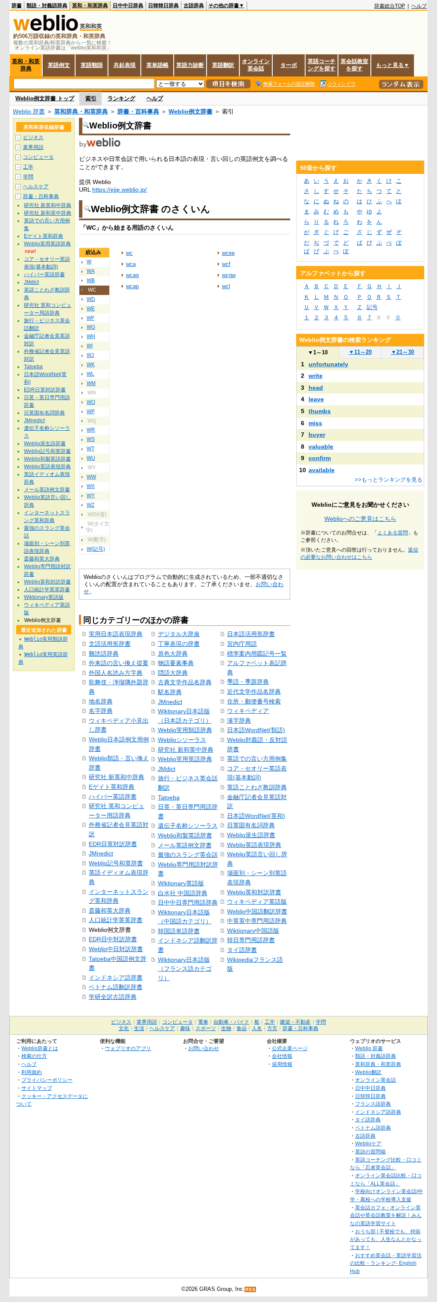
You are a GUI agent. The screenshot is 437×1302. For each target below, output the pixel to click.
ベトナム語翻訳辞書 (116, 987)
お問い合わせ (203, 1048)
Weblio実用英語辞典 (185, 759)
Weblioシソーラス (182, 739)
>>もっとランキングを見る (388, 479)
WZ (90, 505)
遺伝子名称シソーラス (188, 825)
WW (91, 477)
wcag (132, 275)
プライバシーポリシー (47, 1080)
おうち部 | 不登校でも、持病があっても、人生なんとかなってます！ (386, 1239)
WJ (90, 355)
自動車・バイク (231, 1022)
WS (91, 439)
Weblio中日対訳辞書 (116, 949)
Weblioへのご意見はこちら (360, 518)
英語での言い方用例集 (257, 758)
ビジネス (33, 137)
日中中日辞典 (128, 5)
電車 (203, 1022)
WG (91, 327)
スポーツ (205, 1028)
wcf (226, 264)
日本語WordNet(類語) (256, 730)
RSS (250, 1289)
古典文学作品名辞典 (185, 682)
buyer (317, 434)
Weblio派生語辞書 (251, 835)
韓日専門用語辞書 (251, 940)
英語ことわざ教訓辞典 (257, 787)
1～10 (318, 352)
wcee (228, 253)
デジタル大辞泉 (179, 634)
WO (91, 402)
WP (91, 412)
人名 (257, 1028)
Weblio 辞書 (29, 111)
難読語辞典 (104, 653)
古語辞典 (194, 5)
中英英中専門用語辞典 (257, 920)
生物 (226, 1028)
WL (90, 374)
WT (90, 449)
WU (91, 458)
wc (129, 253)
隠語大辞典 (173, 672)
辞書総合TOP (389, 6)
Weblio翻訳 (368, 1072)
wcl (226, 286)
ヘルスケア (36, 187)
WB (91, 280)
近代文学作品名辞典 (254, 691)
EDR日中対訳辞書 (113, 939)
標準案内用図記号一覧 (257, 653)
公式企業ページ (290, 1048)
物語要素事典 (176, 663)
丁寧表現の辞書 (179, 643)
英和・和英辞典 (90, 5)
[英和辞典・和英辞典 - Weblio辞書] (45, 29)
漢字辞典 (239, 720)
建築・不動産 (295, 1022)
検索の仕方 (34, 1056)
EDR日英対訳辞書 (113, 844)
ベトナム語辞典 (373, 1127)
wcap (132, 286)
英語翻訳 (223, 65)
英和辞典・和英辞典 (81, 111)
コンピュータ (38, 157)
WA (91, 271)
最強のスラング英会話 (188, 854)
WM (91, 383)
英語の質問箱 (370, 1151)
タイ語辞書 (242, 949)
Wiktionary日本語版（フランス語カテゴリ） (185, 968)
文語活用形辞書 (110, 643)
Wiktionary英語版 (181, 883)
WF (90, 318)
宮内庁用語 (242, 643)
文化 (124, 1028)
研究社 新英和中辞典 (116, 777)
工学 (28, 167)
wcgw (229, 275)
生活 (139, 1028)
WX (91, 486)
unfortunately (328, 364)
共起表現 (125, 65)
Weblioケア (368, 1143)
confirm (320, 458)
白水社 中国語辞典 (182, 893)
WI (90, 346)
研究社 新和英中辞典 (185, 749)
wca (131, 264)
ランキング (121, 98)
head (316, 387)
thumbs (320, 411)
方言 (272, 1028)
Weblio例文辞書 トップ (44, 98)
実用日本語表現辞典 (116, 634)
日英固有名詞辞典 (251, 825)
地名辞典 (101, 701)
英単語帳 (157, 65)
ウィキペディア (248, 710)
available (322, 470)
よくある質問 (392, 533)
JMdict (166, 768)
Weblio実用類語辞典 (185, 730)
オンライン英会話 (256, 65)
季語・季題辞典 (248, 681)
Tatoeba (169, 797)
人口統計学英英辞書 (116, 920)
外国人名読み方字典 (116, 672)
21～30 (402, 352)
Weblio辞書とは (39, 1048)
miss (315, 423)
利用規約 (31, 1072)
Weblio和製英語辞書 (185, 835)
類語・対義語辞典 (46, 5)
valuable (321, 446)
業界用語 (33, 147)
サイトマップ (36, 1088)
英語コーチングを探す (321, 65)
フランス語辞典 (373, 1103)
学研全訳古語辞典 (113, 996)
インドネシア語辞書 (116, 977)
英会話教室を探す (354, 65)
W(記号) (96, 549)
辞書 (17, 5)
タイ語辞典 (368, 1119)
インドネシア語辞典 (378, 1112)
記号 (372, 307)
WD (91, 299)
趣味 (185, 1028)
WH (91, 336)
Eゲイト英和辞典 (111, 786)
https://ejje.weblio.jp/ (119, 189)
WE (91, 309)
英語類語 (92, 65)
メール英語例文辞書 (185, 845)
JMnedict (101, 853)
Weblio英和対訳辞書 (254, 892)
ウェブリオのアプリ (128, 1048)
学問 (28, 177)
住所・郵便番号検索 (254, 701)
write (316, 375)
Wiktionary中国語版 (253, 930)
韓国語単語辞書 (179, 931)
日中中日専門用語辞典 (188, 902)
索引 (90, 98)
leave (316, 399)
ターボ (288, 65)
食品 (241, 1028)
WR (91, 430)
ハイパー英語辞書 (113, 796)
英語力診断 (190, 65)
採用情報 (282, 1064)
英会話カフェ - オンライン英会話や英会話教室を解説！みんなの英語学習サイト (386, 1215)
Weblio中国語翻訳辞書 (257, 911)
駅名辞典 (170, 692)
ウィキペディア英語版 (257, 901)
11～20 (360, 352)
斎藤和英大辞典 (110, 910)
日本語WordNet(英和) (256, 815)
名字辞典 (101, 710)
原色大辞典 (173, 653)
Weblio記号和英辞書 (116, 863)
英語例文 (59, 65)
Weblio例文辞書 (191, 111)
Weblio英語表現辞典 (254, 844)
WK (91, 365)
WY (91, 496)
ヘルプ (419, 6)
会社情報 (282, 1056)
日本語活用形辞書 (251, 634)
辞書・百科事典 (138, 111)
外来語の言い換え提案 (119, 663)
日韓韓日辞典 (163, 5)
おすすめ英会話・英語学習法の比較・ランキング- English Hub (386, 1263)
